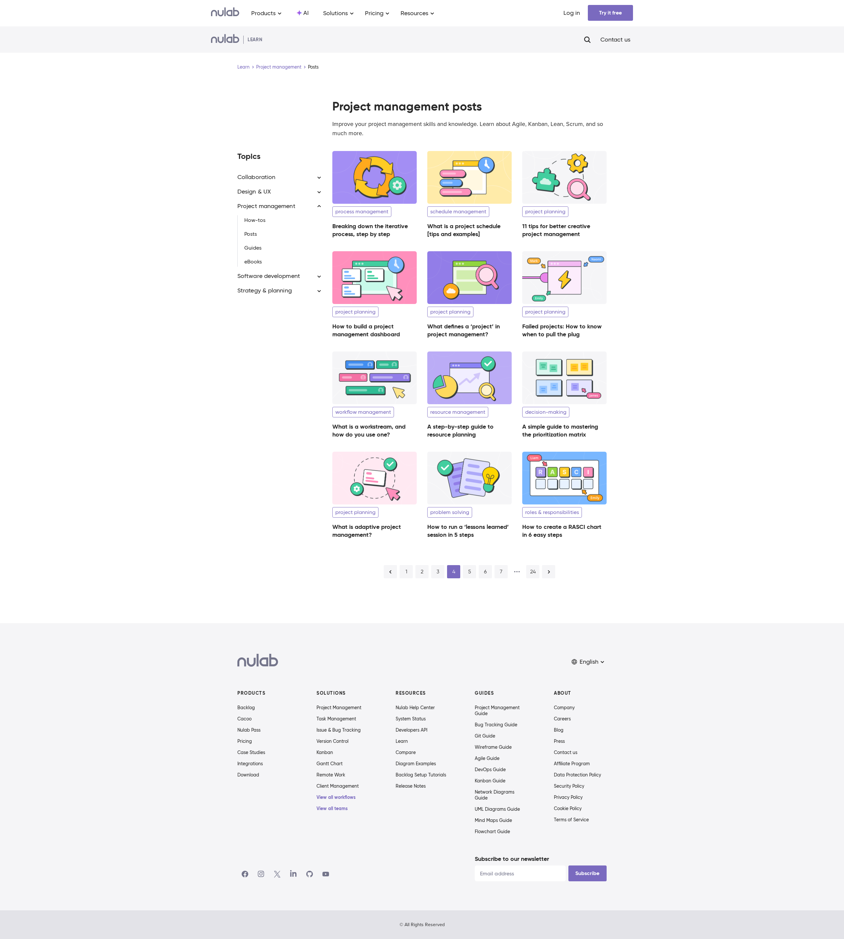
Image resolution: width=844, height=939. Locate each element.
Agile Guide (487, 758)
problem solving (449, 512)
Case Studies (251, 752)
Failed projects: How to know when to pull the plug (562, 330)
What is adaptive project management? (366, 530)
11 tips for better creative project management (556, 230)
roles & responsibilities (552, 512)
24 (533, 571)
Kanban (324, 752)
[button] (588, 661)
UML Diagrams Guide (497, 809)
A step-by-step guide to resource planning (460, 430)
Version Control (332, 741)
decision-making (545, 412)
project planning (545, 211)
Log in (571, 12)
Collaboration (256, 177)
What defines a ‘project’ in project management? (463, 330)
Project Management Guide (497, 710)
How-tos (254, 220)
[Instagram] (261, 874)
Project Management (338, 708)
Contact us (615, 39)
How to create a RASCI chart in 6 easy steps (561, 530)
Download (248, 775)
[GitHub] (309, 874)
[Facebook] (245, 874)
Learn (243, 67)
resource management (457, 412)
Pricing (244, 741)
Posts (250, 234)
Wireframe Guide (493, 747)
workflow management (363, 412)
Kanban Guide (490, 781)
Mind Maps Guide (493, 820)
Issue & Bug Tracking (338, 730)
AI (306, 12)
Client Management (337, 786)
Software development (268, 276)
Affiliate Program (572, 764)
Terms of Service (571, 820)
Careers (562, 719)
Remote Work (330, 775)
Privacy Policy (568, 797)
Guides (252, 248)
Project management (278, 67)
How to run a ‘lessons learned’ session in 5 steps (468, 530)
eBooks (253, 262)
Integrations (250, 764)
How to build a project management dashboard (366, 330)
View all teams (332, 808)
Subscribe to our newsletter (512, 859)
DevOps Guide (490, 769)
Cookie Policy (568, 808)
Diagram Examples (416, 764)
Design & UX (254, 192)
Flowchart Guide (492, 831)
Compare (406, 752)
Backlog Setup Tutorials (421, 775)
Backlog (246, 708)
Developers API (411, 730)
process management (361, 211)
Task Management (336, 719)
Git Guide (485, 736)
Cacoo (244, 719)
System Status (411, 719)
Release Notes (411, 786)
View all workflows (336, 797)
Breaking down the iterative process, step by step (370, 230)
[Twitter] (277, 874)
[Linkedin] (293, 874)
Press (559, 741)
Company (564, 708)
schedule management (458, 211)
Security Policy (569, 786)
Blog (558, 730)
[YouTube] (325, 874)
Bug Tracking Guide (496, 725)
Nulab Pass (248, 730)
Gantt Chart (329, 764)
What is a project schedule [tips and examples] (463, 230)
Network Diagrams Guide (494, 795)
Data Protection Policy (577, 775)
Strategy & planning (264, 290)
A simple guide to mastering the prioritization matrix (560, 430)
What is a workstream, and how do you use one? (369, 430)
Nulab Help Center (415, 708)
